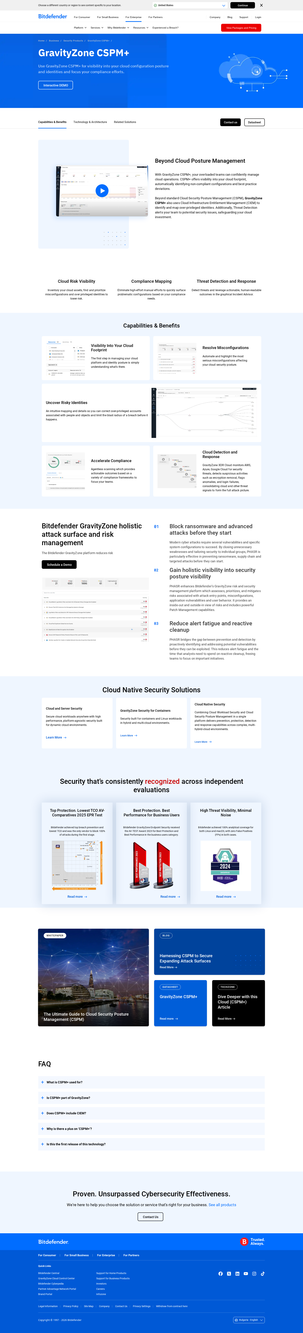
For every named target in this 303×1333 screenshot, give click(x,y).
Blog (229, 17)
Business (54, 40)
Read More (209, 952)
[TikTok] (263, 1274)
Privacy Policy (70, 1306)
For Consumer (47, 1255)
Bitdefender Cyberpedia (51, 1283)
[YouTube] (246, 1274)
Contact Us (121, 1306)
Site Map (88, 1306)
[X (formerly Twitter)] (229, 1274)
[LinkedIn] (237, 1274)
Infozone (101, 1294)
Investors (101, 1283)
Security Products (73, 40)
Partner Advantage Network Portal (57, 1288)
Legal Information (48, 1306)
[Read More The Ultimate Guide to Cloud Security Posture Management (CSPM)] (93, 977)
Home (41, 40)
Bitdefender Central (48, 1273)
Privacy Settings (141, 1306)
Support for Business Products (113, 1278)
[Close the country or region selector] (261, 5)
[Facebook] (220, 1274)
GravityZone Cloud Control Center (56, 1278)
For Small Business (77, 1255)
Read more (180, 1003)
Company (104, 1306)
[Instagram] (254, 1274)
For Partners (131, 1255)
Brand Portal (45, 1294)
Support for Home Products (111, 1273)
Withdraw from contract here (171, 1306)
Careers (100, 1288)
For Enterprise (106, 1255)
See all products (222, 1204)
